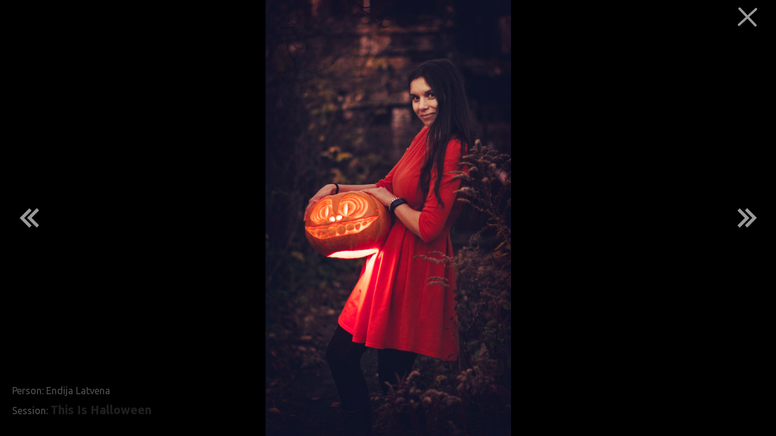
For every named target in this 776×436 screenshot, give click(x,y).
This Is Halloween (101, 410)
